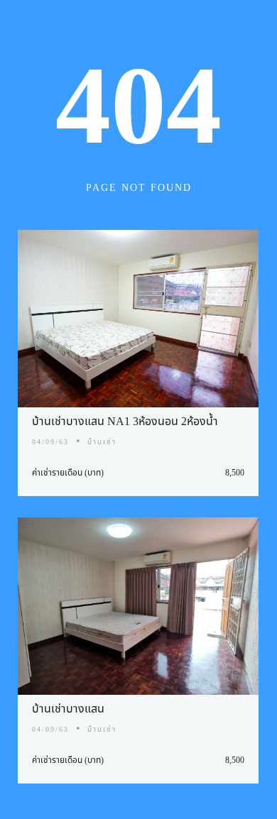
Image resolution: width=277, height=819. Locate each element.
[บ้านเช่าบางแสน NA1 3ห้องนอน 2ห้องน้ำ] (138, 318)
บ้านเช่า (101, 442)
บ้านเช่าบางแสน (68, 709)
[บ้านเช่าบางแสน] (138, 606)
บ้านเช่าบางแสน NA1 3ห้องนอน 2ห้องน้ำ (125, 421)
